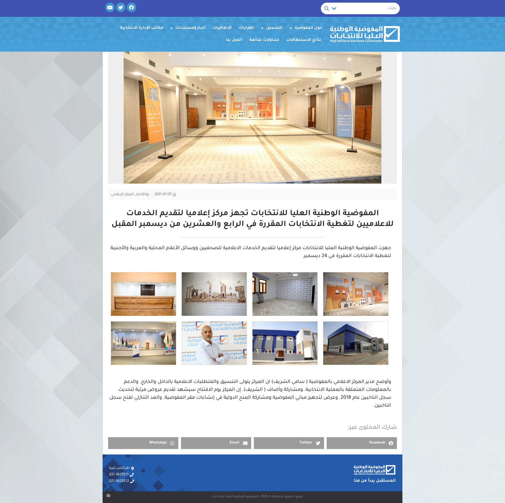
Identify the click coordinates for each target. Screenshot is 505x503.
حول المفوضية (308, 28)
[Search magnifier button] (326, 8)
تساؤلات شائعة (264, 40)
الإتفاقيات (222, 28)
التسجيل (274, 28)
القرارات (246, 28)
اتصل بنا (234, 40)
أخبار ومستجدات (190, 28)
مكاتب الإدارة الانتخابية (141, 28)
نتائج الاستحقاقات (303, 40)
